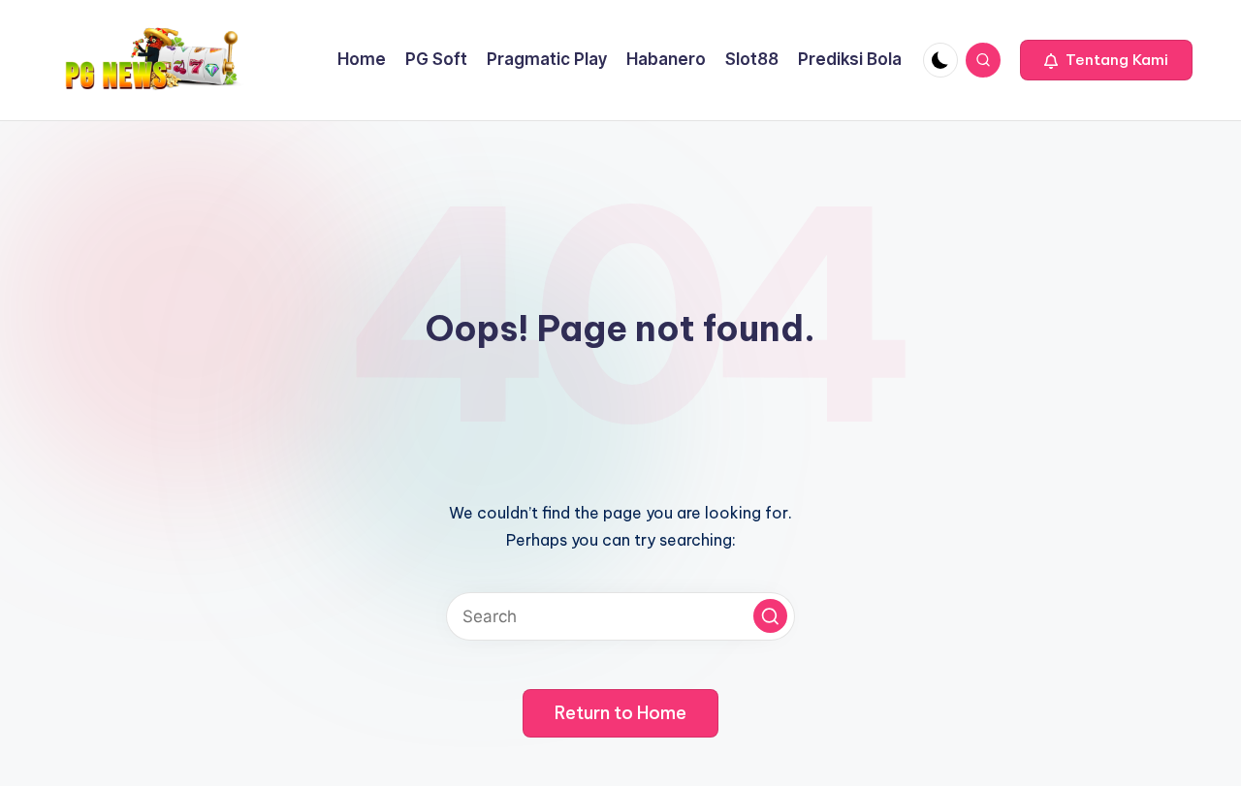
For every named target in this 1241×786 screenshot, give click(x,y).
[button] (1106, 60)
